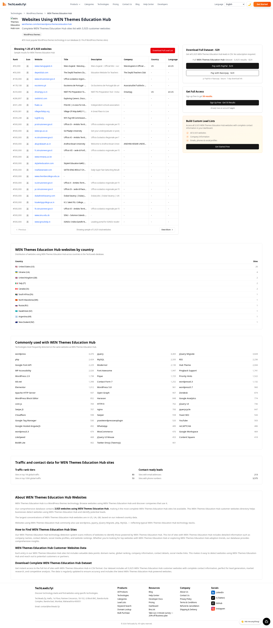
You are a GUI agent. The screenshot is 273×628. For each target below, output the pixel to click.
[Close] (163, 298)
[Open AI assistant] (266, 621)
